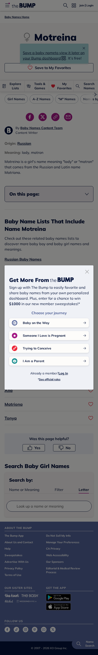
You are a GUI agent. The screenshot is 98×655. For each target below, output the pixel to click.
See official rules (49, 379)
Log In (63, 373)
